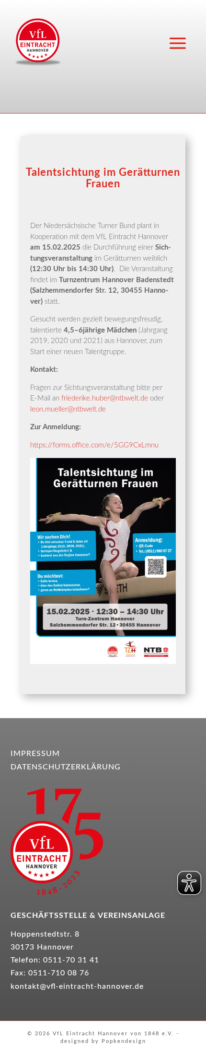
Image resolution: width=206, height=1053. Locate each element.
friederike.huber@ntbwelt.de (104, 398)
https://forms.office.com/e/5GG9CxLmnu (94, 445)
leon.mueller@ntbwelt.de (69, 409)
